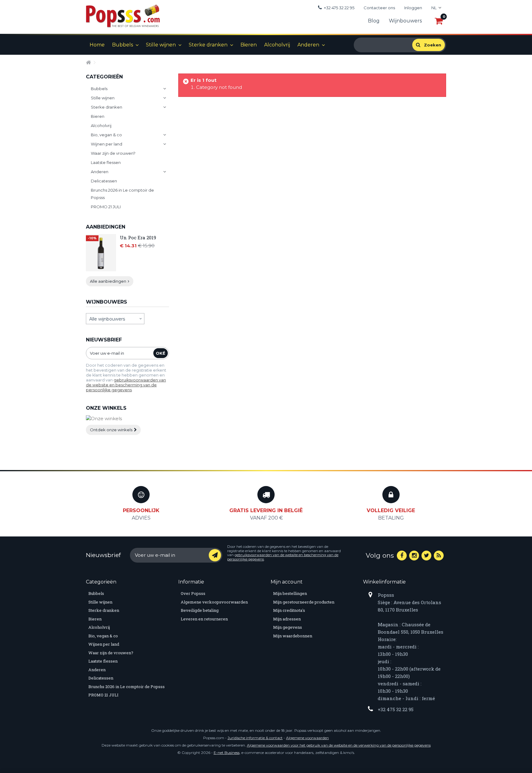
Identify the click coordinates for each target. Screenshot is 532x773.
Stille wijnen (161, 45)
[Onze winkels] (127, 418)
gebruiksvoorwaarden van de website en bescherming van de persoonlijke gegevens (126, 385)
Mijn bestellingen (290, 593)
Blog (374, 21)
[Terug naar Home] (89, 62)
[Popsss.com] (123, 16)
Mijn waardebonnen (292, 636)
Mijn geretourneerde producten (303, 602)
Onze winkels (106, 408)
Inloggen (413, 7)
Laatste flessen (106, 162)
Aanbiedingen (105, 227)
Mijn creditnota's (289, 610)
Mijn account (287, 582)
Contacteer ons (379, 7)
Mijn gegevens (287, 627)
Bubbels (122, 45)
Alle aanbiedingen (108, 281)
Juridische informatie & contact (255, 737)
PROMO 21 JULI (106, 206)
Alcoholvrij (277, 45)
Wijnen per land (106, 143)
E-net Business (227, 752)
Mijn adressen (287, 619)
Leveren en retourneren (204, 619)
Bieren (248, 45)
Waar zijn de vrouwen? (113, 153)
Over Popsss (193, 593)
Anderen (308, 45)
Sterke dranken (208, 45)
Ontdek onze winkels (111, 429)
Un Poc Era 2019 (138, 237)
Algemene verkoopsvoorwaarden (214, 602)
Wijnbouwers (405, 21)
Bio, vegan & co (106, 134)
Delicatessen (104, 180)
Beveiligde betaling (200, 610)
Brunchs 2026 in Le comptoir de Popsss (122, 194)
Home (97, 45)
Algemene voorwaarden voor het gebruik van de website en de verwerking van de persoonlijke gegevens (339, 745)
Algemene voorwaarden (307, 737)
